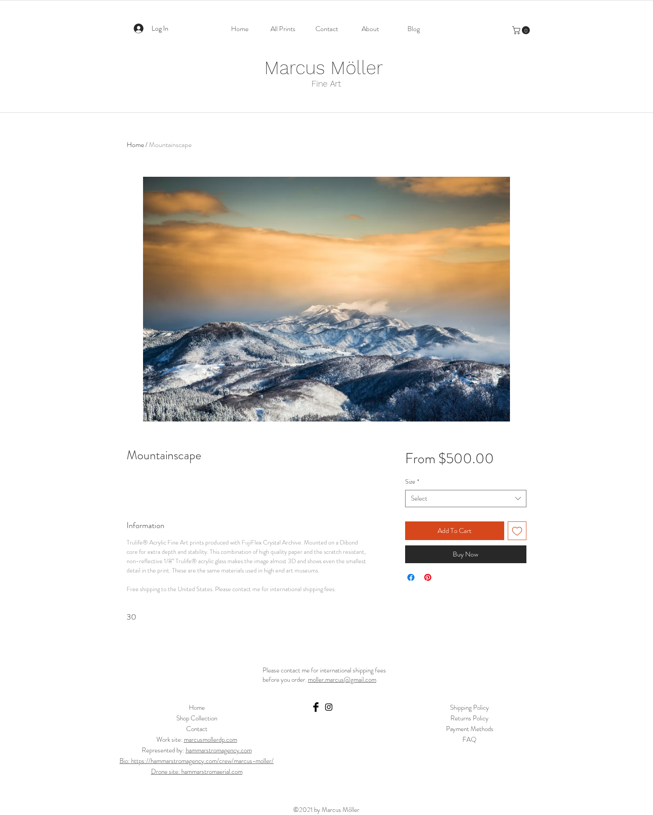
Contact (196, 729)
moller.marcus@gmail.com (342, 679)
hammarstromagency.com (219, 750)
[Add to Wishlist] (517, 530)
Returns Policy (469, 718)
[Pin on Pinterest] (427, 577)
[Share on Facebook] (411, 577)
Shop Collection (196, 718)
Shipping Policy (469, 707)
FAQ (469, 739)
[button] (522, 30)
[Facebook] (316, 707)
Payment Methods (470, 729)
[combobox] (465, 498)
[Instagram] (329, 707)
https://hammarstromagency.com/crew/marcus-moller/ (202, 761)
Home (135, 144)
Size (412, 481)
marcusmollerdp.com (210, 739)
